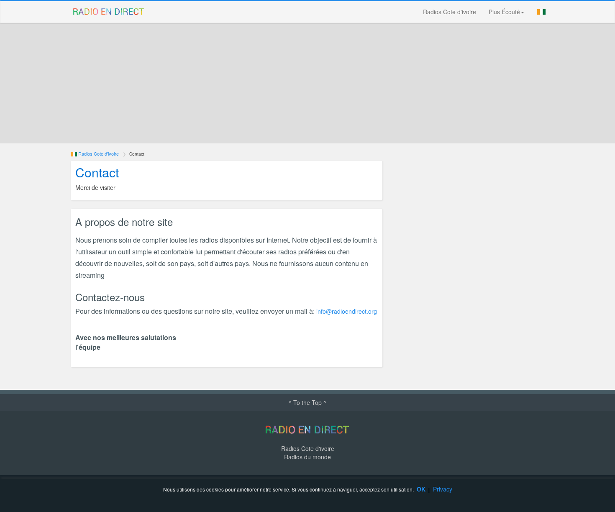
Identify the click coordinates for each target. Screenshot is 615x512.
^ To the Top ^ (307, 402)
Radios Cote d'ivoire (449, 12)
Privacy (442, 489)
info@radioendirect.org (346, 311)
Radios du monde (307, 457)
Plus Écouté (504, 12)
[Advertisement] (315, 83)
